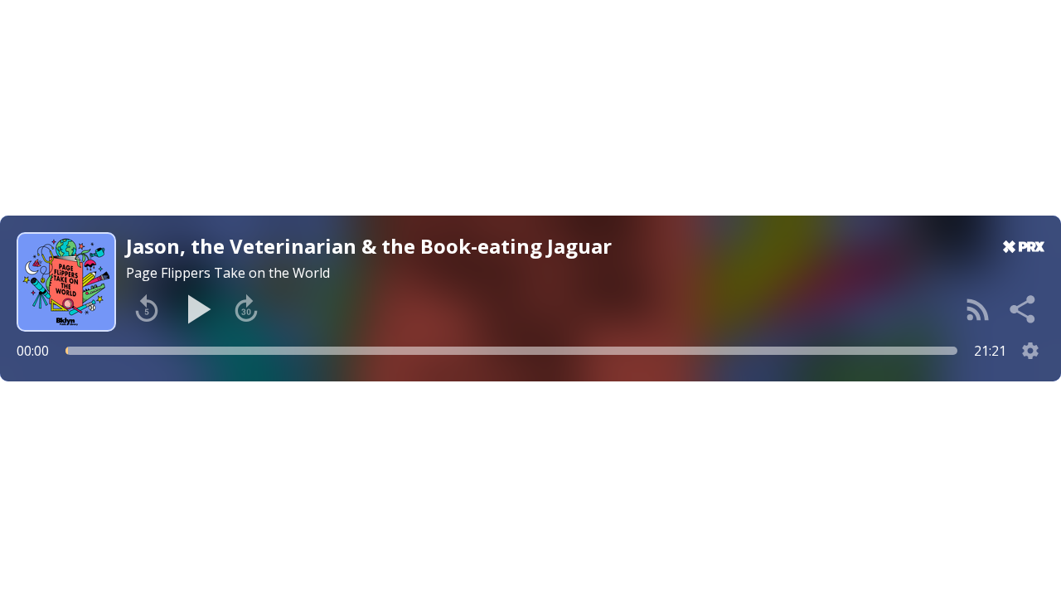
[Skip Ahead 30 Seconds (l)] (246, 309)
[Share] (1023, 309)
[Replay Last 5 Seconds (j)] (146, 309)
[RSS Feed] (978, 309)
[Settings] (1030, 351)
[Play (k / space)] (196, 309)
